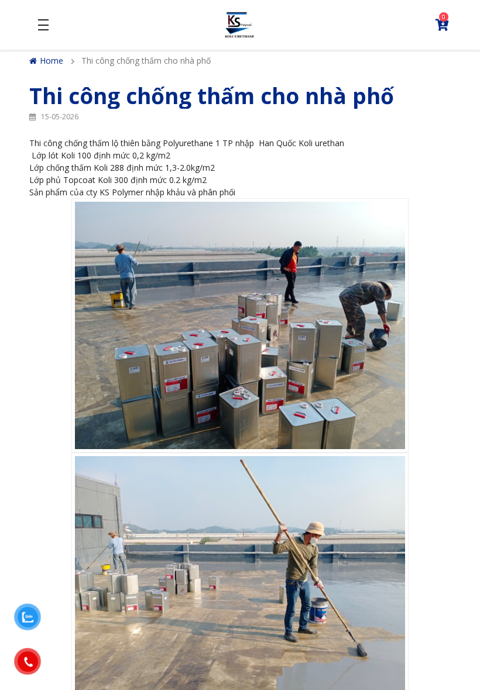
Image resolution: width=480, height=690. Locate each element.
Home (51, 60)
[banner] (240, 23)
